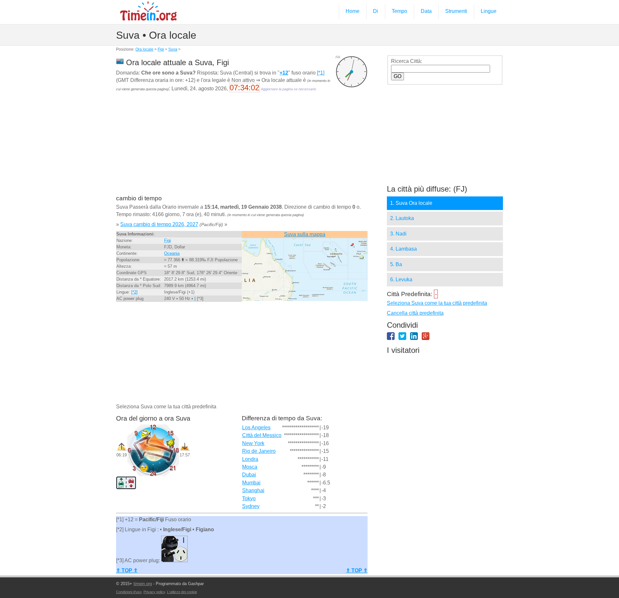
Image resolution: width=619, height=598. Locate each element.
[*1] (320, 72)
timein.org (142, 583)
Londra (250, 459)
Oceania (172, 253)
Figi (161, 49)
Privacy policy (154, 592)
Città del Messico (261, 435)
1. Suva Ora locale (411, 203)
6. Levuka (401, 279)
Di (375, 11)
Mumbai (251, 482)
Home (352, 11)
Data (426, 11)
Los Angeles (256, 427)
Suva (172, 49)
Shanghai (253, 490)
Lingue (488, 11)
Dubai (249, 474)
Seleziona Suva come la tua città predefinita (437, 303)
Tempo (399, 11)
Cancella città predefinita (415, 313)
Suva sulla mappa (304, 234)
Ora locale (144, 49)
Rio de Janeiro (259, 451)
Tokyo (249, 498)
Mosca (249, 467)
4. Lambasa (403, 249)
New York (253, 443)
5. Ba (396, 264)
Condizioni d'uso (129, 592)
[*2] (134, 292)
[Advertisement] (242, 148)
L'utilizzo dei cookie (182, 592)
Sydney (251, 506)
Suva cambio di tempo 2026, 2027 (159, 224)
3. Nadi (398, 233)
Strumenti (456, 11)
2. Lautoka (402, 218)
